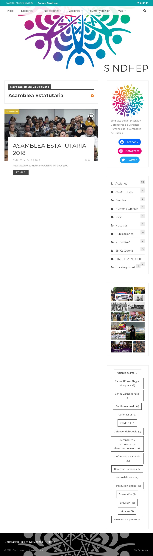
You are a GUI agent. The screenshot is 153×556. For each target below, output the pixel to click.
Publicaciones (51, 10)
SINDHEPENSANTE (128, 259)
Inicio (10, 10)
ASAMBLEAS (12, 111)
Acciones (74, 10)
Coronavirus (127, 414)
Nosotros (27, 10)
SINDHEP (127, 502)
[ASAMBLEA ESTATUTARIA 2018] (51, 135)
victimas (127, 511)
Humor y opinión (100, 10)
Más (120, 10)
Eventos (120, 200)
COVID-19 (127, 423)
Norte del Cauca (127, 477)
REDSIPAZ (122, 242)
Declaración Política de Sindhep (23, 542)
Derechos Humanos (127, 469)
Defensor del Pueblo (127, 431)
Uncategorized (125, 267)
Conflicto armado (127, 406)
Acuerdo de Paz (127, 372)
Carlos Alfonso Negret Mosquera (127, 383)
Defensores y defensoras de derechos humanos (127, 444)
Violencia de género (127, 519)
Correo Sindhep (48, 3)
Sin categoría (124, 250)
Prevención (127, 494)
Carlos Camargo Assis (127, 395)
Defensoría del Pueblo (127, 458)
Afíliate (51, 542)
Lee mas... (20, 172)
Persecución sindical (127, 485)
